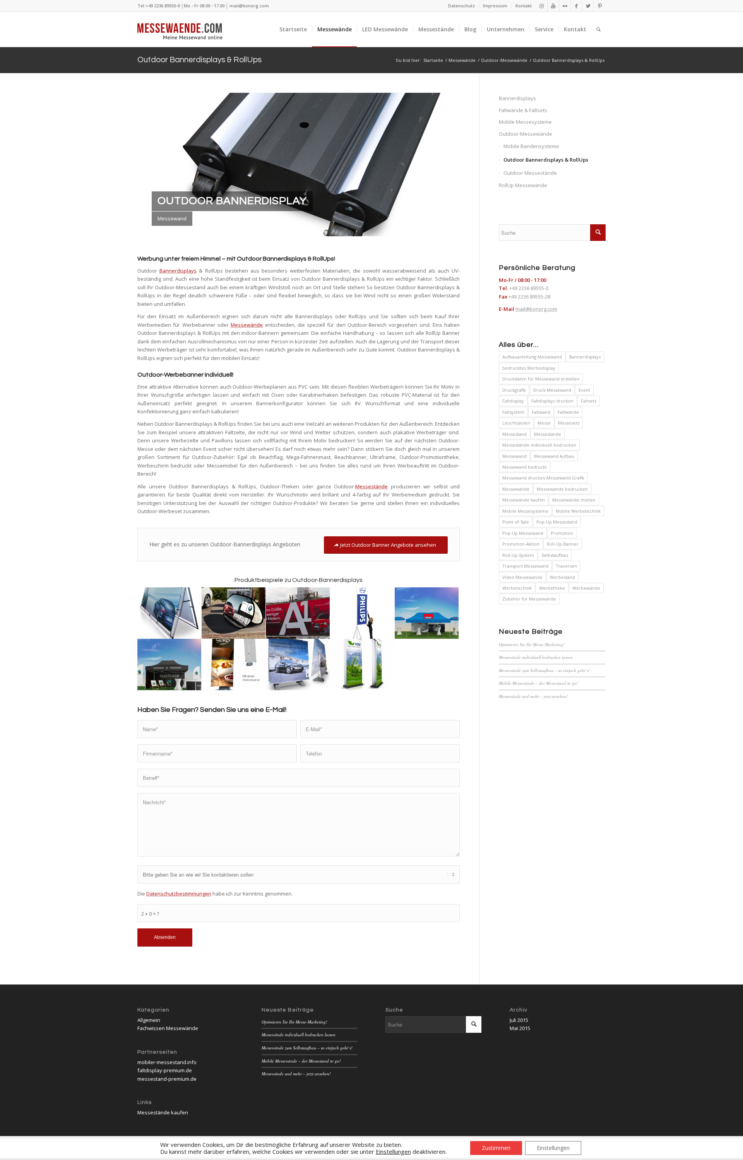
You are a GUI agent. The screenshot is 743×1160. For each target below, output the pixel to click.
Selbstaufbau (554, 555)
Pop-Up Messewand (522, 533)
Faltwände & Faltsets (523, 110)
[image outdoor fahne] (362, 613)
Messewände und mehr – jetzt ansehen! (533, 696)
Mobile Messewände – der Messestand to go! (538, 683)
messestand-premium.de (167, 1078)
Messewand (514, 456)
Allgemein (148, 1020)
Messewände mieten (574, 500)
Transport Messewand (525, 566)
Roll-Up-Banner (563, 544)
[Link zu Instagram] (541, 6)
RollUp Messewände (523, 185)
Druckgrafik (514, 390)
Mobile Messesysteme (525, 121)
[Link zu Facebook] (576, 6)
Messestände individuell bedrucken (539, 445)
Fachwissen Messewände (167, 1028)
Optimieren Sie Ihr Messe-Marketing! (532, 644)
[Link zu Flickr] (564, 6)
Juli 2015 (519, 1020)
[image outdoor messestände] (169, 664)
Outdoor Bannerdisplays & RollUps (199, 60)
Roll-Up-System (518, 555)
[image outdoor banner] (169, 613)
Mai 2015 (520, 1028)
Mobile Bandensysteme (531, 146)
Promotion (562, 533)
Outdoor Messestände (530, 172)
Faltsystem (513, 412)
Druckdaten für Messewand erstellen (540, 379)
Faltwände (568, 412)
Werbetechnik (517, 588)
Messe (544, 423)
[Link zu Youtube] (553, 6)
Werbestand (562, 577)
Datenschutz (461, 6)
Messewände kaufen (523, 500)
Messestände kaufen (162, 1112)
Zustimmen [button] (496, 1147)
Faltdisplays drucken (552, 401)
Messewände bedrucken (562, 489)
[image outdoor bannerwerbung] (234, 613)
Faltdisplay (513, 401)
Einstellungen (553, 1147)
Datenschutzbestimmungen (178, 893)
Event (584, 390)
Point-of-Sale (515, 522)
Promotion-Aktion (520, 544)
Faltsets (588, 401)
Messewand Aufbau (554, 456)
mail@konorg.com (249, 6)
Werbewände (586, 588)
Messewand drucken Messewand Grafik (543, 478)
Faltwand (541, 412)
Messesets (568, 423)
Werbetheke (552, 588)
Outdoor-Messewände (525, 133)
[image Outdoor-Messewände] (427, 613)
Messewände (247, 324)
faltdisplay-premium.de (164, 1070)
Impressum (495, 6)
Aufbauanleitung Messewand (532, 357)
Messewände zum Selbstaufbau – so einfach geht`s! (544, 670)
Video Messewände (522, 577)
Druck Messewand (552, 390)
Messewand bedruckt (524, 467)
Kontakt (523, 6)
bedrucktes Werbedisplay (528, 368)
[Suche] (598, 29)
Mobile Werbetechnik (578, 511)
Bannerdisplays (178, 270)
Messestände (371, 486)
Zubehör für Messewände (529, 599)
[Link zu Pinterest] (600, 6)
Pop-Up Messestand (556, 522)
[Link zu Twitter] (588, 6)
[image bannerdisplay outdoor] (234, 664)
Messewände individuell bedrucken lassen (536, 657)
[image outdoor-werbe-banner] (298, 613)
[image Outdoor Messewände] (298, 664)
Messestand (514, 434)
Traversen (566, 566)
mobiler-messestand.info (167, 1062)
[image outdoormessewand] (362, 664)
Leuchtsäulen (516, 423)
